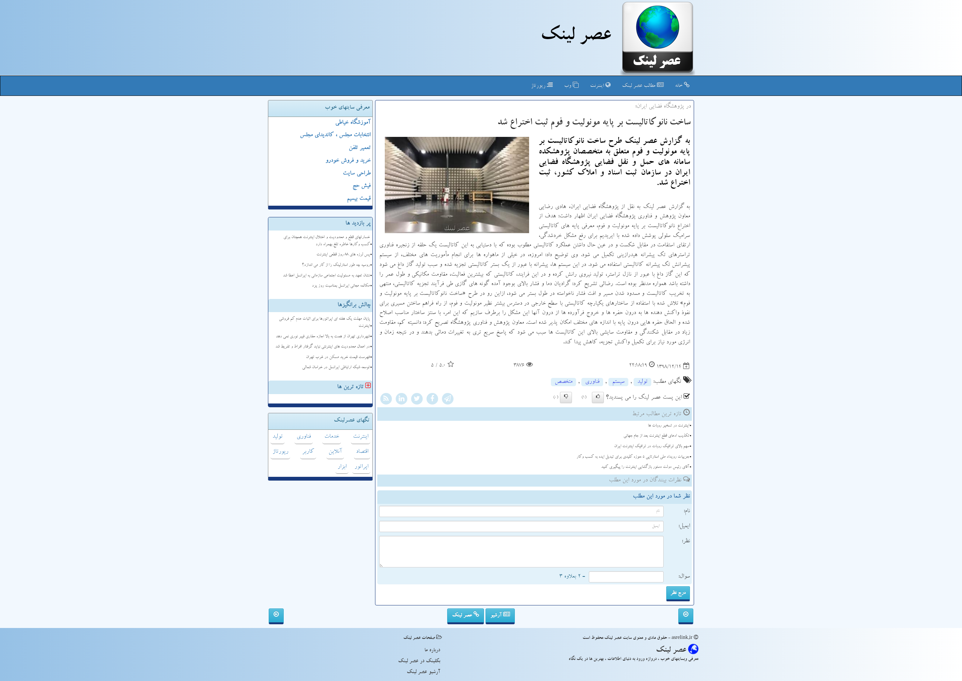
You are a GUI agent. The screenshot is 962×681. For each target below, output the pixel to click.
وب (568, 86)
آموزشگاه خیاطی (353, 123)
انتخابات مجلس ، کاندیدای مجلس (335, 135)
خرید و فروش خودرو (348, 161)
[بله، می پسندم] (598, 397)
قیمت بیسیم (359, 199)
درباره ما (432, 651)
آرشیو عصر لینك (423, 672)
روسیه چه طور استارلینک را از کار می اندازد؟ (336, 265)
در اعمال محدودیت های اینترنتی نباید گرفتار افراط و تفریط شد (322, 346)
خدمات (331, 437)
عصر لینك (575, 36)
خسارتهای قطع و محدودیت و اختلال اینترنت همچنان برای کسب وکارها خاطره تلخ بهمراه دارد (326, 241)
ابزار (341, 467)
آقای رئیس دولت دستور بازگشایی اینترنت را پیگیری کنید (645, 467)
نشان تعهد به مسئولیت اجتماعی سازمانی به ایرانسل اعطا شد (326, 275)
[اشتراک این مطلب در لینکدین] (401, 400)
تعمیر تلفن (360, 148)
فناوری (592, 382)
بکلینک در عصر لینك (419, 661)
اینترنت (597, 86)
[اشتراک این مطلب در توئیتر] (417, 400)
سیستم (618, 382)
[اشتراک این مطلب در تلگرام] (447, 400)
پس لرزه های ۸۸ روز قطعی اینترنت (343, 254)
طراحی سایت (357, 173)
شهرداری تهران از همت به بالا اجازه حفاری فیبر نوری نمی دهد (323, 336)
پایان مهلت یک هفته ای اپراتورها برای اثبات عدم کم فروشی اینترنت (324, 323)
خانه (679, 86)
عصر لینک (462, 616)
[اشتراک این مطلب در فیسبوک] (432, 400)
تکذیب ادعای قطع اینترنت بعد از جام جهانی (656, 436)
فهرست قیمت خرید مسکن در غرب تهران (338, 357)
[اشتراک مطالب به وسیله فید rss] (386, 400)
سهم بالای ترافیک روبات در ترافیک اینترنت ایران (651, 446)
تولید (642, 382)
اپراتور (361, 467)
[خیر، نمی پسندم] (566, 397)
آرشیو (496, 616)
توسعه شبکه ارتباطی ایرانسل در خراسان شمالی (336, 367)
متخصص (563, 382)
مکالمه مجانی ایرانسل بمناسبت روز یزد (341, 286)
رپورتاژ (539, 86)
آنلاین (335, 452)
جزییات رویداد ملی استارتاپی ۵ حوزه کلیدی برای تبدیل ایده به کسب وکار (632, 457)
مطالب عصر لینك (639, 86)
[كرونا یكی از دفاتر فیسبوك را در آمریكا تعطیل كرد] (276, 616)
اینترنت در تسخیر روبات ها (668, 425)
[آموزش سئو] (685, 616)
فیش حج (361, 186)
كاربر (308, 452)
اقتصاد (362, 452)
